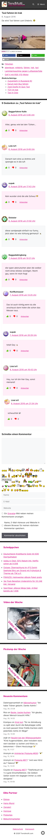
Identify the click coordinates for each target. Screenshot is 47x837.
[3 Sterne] (6, 51)
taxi (37, 67)
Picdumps (7, 815)
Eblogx (6, 799)
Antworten (23, 130)
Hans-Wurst (8, 803)
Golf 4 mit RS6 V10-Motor (17, 74)
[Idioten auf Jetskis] (23, 623)
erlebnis (19, 67)
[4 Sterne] (7, 51)
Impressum (29, 829)
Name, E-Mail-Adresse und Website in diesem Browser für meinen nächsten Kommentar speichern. (21, 525)
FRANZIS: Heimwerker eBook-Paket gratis (22, 577)
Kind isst (19, 722)
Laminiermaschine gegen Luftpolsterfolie (23, 71)
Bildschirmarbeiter (11, 819)
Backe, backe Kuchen (20, 712)
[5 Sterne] (9, 51)
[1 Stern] (2, 51)
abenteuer (9, 67)
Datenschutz (18, 829)
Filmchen (9, 64)
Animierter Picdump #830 (26, 753)
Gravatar (11, 513)
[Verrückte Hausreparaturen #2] (23, 670)
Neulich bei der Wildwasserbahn (26, 738)
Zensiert (7, 807)
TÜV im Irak (13, 90)
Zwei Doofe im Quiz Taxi (19, 87)
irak (32, 67)
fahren (27, 67)
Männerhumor (30, 703)
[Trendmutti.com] (13, 4)
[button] (33, 4)
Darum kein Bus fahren (18, 84)
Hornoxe (7, 811)
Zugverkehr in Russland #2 (20, 81)
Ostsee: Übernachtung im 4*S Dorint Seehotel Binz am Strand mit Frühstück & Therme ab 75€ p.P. (22, 570)
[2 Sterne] (4, 51)
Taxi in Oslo (13, 93)
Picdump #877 (20, 760)
